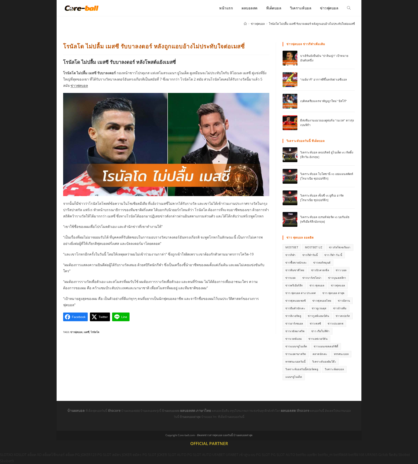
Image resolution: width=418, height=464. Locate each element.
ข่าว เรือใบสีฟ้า (320, 331)
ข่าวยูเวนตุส (319, 308)
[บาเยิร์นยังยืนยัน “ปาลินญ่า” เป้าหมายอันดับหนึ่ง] (290, 58)
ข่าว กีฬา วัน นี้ (333, 255)
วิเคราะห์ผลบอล (334, 369)
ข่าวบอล (290, 278)
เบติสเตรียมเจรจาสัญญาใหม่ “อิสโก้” (323, 101)
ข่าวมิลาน (344, 301)
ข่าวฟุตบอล (79, 85)
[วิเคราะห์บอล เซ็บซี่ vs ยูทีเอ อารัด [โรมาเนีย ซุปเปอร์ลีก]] (290, 197)
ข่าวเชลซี (315, 323)
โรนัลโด (95, 332)
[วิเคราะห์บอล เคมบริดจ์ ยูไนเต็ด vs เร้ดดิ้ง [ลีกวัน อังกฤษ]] (290, 154)
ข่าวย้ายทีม (340, 308)
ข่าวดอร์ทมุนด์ (321, 262)
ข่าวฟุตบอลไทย (321, 301)
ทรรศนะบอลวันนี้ (295, 361)
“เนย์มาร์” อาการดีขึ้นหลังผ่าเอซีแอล (323, 79)
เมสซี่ (86, 332)
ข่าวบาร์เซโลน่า (312, 278)
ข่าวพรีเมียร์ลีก (294, 285)
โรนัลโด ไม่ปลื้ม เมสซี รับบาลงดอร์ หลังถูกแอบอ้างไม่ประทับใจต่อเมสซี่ (312, 24)
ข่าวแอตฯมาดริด (295, 354)
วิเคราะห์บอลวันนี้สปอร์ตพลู (301, 369)
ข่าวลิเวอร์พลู (293, 316)
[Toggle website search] (349, 8)
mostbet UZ (313, 247)
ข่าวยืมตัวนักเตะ (295, 308)
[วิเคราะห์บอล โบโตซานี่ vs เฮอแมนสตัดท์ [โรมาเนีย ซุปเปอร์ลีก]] (290, 176)
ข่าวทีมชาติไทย (294, 270)
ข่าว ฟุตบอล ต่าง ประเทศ (300, 293)
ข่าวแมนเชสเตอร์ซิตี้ (326, 346)
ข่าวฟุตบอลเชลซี (295, 301)
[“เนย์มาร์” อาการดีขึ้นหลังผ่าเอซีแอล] (290, 79)
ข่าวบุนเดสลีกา (337, 278)
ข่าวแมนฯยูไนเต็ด (296, 346)
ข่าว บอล (341, 270)
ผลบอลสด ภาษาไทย (196, 410)
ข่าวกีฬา (290, 255)
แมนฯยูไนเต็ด (293, 377)
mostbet (291, 247)
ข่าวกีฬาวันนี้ (310, 255)
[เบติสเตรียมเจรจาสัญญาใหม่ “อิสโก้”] (290, 101)
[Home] (245, 24)
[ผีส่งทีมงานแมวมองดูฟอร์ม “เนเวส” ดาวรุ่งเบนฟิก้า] (290, 122)
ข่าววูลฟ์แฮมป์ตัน (318, 316)
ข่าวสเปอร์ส (343, 316)
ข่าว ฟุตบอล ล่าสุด (333, 293)
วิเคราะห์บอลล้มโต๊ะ (324, 361)
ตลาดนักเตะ (320, 354)
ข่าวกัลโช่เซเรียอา (340, 247)
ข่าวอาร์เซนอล (294, 323)
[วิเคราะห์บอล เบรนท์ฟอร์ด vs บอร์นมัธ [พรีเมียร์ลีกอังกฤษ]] (290, 219)
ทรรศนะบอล (341, 354)
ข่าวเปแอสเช (335, 323)
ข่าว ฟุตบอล (317, 285)
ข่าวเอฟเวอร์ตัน (317, 339)
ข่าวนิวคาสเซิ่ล (320, 270)
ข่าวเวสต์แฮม (293, 339)
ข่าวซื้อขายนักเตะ (296, 262)
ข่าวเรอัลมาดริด (295, 331)
